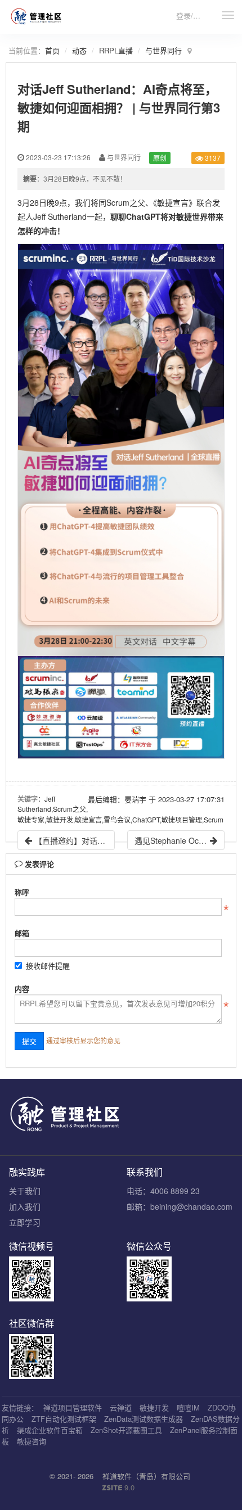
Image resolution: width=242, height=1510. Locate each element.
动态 (79, 50)
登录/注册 (192, 15)
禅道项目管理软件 (72, 1407)
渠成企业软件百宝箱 (50, 1430)
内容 (22, 988)
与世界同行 (163, 50)
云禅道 (121, 1407)
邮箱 (22, 933)
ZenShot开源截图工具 (126, 1430)
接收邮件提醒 (48, 965)
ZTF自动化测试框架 (64, 1418)
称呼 (22, 892)
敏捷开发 (154, 1407)
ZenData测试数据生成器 (143, 1418)
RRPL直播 (116, 50)
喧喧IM (188, 1407)
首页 (52, 50)
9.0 (118, 1487)
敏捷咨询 (31, 1441)
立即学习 (25, 1222)
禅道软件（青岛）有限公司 (146, 1476)
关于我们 (25, 1190)
